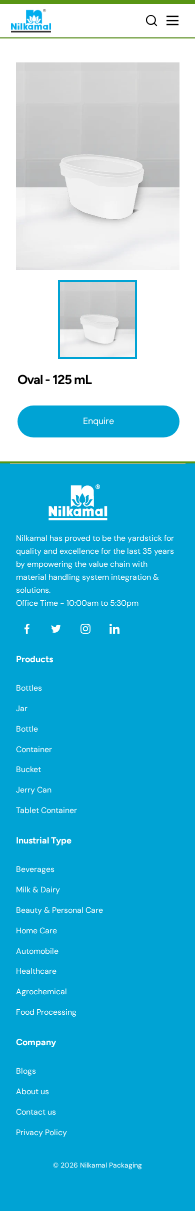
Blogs (26, 1071)
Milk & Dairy (38, 889)
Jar (22, 708)
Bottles (29, 688)
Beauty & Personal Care (59, 910)
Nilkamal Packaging (111, 1165)
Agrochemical (41, 991)
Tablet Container (46, 810)
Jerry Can (34, 790)
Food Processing (46, 1012)
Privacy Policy (41, 1132)
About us (32, 1091)
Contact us (36, 1112)
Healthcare (36, 971)
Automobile (37, 951)
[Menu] (175, 20)
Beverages (35, 869)
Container (34, 749)
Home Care (36, 930)
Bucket (28, 769)
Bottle (27, 729)
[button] (152, 20)
